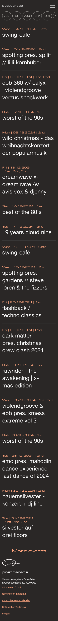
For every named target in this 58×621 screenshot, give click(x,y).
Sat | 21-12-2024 (18, 365)
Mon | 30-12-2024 (18, 490)
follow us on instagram (14, 593)
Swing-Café (16, 34)
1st (39, 112)
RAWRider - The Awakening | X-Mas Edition (20, 378)
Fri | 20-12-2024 (17, 302)
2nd (42, 49)
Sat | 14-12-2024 (17, 206)
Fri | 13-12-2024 (17, 167)
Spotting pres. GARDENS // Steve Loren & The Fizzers (24, 280)
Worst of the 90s (22, 117)
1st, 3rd (45, 400)
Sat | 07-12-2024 (18, 112)
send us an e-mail (11, 586)
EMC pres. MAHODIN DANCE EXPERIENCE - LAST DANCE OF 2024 (26, 468)
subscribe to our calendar (16, 600)
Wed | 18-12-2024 (18, 246)
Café (42, 29)
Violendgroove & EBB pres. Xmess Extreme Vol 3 (23, 413)
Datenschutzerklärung (14, 606)
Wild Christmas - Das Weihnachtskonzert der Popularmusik (28, 145)
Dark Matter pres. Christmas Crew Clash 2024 (23, 342)
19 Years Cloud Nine (27, 232)
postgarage (12, 5)
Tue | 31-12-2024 (17, 518)
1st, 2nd (42, 77)
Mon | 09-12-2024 (18, 132)
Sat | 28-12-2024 (18, 435)
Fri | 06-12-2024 (17, 77)
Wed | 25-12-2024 (19, 400)
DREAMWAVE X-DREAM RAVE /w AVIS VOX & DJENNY (24, 184)
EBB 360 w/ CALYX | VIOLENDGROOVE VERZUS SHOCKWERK (25, 90)
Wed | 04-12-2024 (19, 29)
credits (6, 613)
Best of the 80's (22, 212)
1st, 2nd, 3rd (16, 171)
